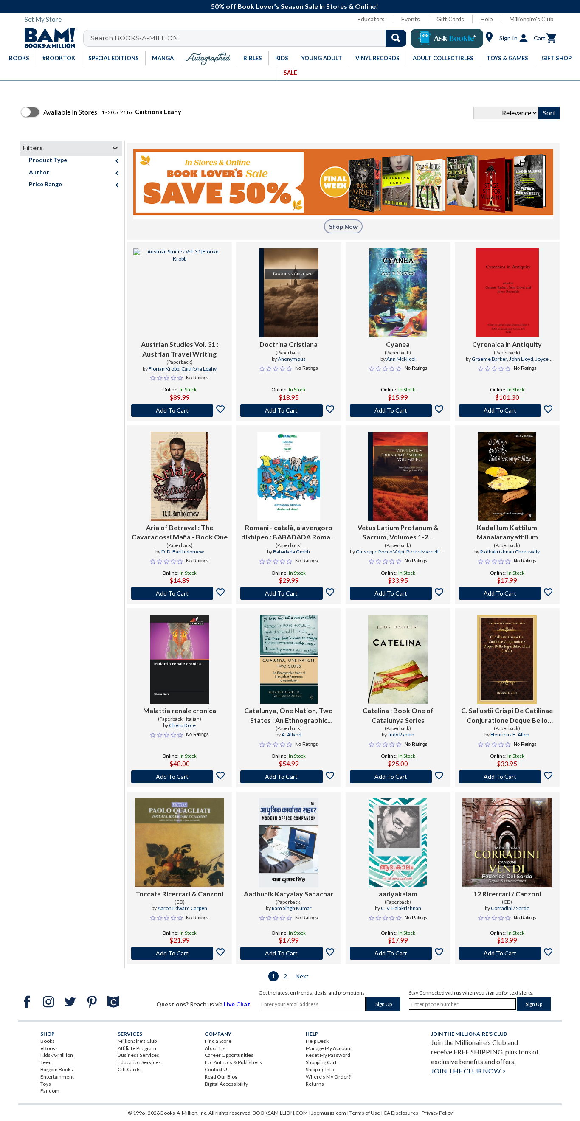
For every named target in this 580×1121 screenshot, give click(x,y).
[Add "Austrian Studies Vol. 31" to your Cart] (179, 410)
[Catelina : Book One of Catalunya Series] (398, 659)
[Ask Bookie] (447, 38)
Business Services (138, 1055)
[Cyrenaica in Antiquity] (507, 293)
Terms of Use (364, 1113)
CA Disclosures (400, 1113)
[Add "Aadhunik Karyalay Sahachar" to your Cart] (288, 953)
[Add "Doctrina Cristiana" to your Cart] (288, 410)
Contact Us (217, 1069)
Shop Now (343, 226)
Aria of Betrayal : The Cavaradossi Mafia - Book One (180, 532)
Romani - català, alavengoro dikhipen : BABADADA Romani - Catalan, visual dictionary (288, 532)
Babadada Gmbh (291, 551)
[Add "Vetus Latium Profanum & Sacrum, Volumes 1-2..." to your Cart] (398, 593)
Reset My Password (328, 1055)
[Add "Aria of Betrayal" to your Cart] (179, 593)
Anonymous (292, 359)
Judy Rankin (401, 734)
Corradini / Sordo (510, 908)
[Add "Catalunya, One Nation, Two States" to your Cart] (288, 776)
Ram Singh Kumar (292, 908)
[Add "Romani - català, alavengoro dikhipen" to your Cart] (288, 593)
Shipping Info (320, 1069)
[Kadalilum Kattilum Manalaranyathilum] (507, 476)
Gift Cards (450, 18)
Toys (45, 1084)
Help (487, 18)
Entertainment (57, 1076)
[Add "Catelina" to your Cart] (398, 776)
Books (47, 1041)
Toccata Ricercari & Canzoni (179, 894)
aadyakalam (398, 894)
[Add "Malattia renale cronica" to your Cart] (179, 776)
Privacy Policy (437, 1113)
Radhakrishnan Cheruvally (510, 551)
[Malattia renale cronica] (179, 659)
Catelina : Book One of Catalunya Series (398, 715)
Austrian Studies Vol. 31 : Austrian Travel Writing (179, 348)
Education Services (139, 1062)
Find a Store (218, 1041)
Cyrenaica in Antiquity (507, 344)
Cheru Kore (182, 725)
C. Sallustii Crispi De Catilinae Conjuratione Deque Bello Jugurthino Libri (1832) (507, 715)
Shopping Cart (321, 1062)
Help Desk (317, 1041)
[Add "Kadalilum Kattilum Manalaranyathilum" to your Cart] (507, 593)
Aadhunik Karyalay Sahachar (289, 894)
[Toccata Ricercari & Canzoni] (179, 842)
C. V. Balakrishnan (401, 908)
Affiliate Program (137, 1048)
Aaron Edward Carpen (182, 908)
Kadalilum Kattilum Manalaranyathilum (507, 532)
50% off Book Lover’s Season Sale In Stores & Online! (294, 6)
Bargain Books (56, 1069)
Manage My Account (329, 1048)
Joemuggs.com (328, 1113)
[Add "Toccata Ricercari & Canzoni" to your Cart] (179, 953)
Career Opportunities (229, 1055)
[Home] (47, 38)
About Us (215, 1048)
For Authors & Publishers (233, 1062)
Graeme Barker (489, 359)
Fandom (49, 1090)
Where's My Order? (328, 1076)
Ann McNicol (401, 359)
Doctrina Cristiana (288, 344)
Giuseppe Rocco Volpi (380, 551)
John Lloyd (521, 359)
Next (302, 976)
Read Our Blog (221, 1076)
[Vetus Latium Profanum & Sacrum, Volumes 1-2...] (398, 476)
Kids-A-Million (56, 1055)
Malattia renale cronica (179, 710)
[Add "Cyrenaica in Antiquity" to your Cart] (507, 410)
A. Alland (291, 734)
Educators (371, 18)
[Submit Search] (396, 38)
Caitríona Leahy (199, 368)
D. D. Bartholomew (182, 551)
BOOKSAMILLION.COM (280, 1113)
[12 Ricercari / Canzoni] (507, 842)
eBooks (49, 1048)
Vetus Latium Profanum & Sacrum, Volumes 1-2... (398, 532)
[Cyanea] (398, 293)
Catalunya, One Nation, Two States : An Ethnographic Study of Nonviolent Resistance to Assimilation (288, 715)
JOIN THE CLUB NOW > (468, 1071)
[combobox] (250, 38)
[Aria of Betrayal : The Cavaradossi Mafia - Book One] (180, 476)
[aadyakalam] (398, 842)
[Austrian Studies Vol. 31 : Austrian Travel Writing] (179, 293)
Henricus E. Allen (509, 734)
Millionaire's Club (532, 18)
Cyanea (398, 344)
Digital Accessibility (226, 1084)
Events (410, 18)
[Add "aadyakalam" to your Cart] (398, 953)
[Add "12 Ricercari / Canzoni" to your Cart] (507, 953)
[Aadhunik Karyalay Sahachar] (289, 842)
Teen (46, 1062)
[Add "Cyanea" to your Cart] (398, 410)
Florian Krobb (164, 368)
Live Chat (237, 1004)
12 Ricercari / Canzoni (507, 894)
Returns (315, 1084)
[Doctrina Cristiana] (289, 293)
